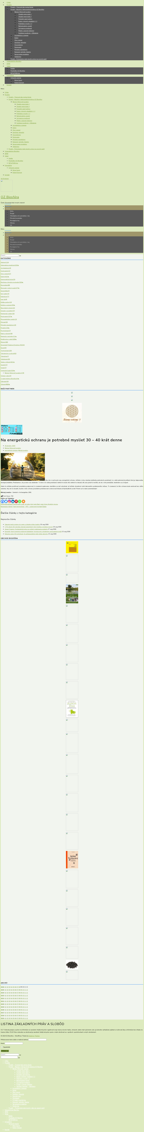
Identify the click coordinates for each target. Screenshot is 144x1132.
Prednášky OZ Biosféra (16, 161)
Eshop (8, 209)
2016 (2, 1015)
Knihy (11, 211)
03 (9, 987)
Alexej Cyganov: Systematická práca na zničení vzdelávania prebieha (26, 529)
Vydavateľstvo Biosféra (14, 61)
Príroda (4, 322)
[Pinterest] (16, 501)
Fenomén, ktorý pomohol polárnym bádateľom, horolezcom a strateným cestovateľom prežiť (33, 532)
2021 (2, 1001)
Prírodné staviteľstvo (19, 140)
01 (5, 987)
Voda (3, 368)
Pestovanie (16, 137)
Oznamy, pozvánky (8, 311)
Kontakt (9, 85)
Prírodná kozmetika (16, 218)
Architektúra (6, 268)
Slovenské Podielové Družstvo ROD (13, 345)
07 (17, 987)
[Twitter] (6, 501)
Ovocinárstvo (17, 135)
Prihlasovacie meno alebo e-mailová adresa (14, 1040)
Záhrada (5, 381)
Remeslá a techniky (8, 336)
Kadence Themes (34, 1036)
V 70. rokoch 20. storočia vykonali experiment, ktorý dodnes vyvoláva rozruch (29, 527)
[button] (72, 89)
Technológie (6, 351)
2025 (2, 990)
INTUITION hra (13, 163)
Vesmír (4, 365)
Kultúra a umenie (7, 305)
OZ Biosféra (10, 197)
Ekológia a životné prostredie (11, 282)
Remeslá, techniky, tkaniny (21, 142)
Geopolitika (5, 291)
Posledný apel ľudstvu (23, 109)
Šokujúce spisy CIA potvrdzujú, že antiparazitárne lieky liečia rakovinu (26, 534)
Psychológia (6, 331)
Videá (8, 66)
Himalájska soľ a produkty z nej (19, 216)
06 (15, 987)
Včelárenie (5, 359)
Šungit (12, 213)
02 (7, 987)
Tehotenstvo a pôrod (8, 353)
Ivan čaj (4, 299)
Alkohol (5, 262)
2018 (2, 1010)
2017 (2, 1013)
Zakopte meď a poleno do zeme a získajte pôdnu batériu (22, 524)
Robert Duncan (19, 83)
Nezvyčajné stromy (8, 308)
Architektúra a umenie (21, 35)
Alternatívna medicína (9, 265)
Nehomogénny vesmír (23, 116)
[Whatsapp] (19, 501)
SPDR (6, 154)
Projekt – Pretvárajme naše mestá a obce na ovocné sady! (29, 59)
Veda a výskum (7, 362)
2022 (2, 998)
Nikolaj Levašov (23, 450)
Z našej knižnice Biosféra (9, 379)
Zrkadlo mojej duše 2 (22, 107)
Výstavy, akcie (6, 376)
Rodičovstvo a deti (8, 339)
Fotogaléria (8, 165)
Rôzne (4, 342)
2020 (2, 1004)
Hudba (11, 158)
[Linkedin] (12, 501)
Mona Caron (16, 170)
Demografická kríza (8, 279)
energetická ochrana (11, 450)
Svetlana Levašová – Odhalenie (26, 123)
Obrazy (12, 223)
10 (23, 990)
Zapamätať (6, 1047)
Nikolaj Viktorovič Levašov (21, 102)
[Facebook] (2, 501)
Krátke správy (6, 302)
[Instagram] (9, 501)
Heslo (2, 1043)
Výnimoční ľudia (7, 371)
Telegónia (5, 356)
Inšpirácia (5, 297)
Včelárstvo (16, 147)
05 (13, 987)
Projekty (7, 95)
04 (11, 987)
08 (19, 987)
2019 (2, 1007)
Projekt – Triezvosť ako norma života (20, 97)
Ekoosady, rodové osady (9, 288)
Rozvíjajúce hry (14, 221)
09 (21, 990)
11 (25, 990)
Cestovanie (5, 271)
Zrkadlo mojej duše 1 (22, 104)
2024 (2, 993)
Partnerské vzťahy (7, 314)
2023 (2, 995)
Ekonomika (5, 285)
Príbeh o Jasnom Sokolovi (24, 121)
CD (11, 225)
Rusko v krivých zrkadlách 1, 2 (25, 111)
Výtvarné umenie (14, 168)
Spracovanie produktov (20, 144)
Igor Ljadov (5, 294)
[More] (23, 501)
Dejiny (14, 128)
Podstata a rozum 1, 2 (23, 114)
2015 (2, 1018)
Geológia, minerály (18, 132)
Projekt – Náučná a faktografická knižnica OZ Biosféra (25, 99)
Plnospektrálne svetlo (9, 319)
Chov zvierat (16, 130)
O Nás (7, 92)
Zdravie (5, 384)
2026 (2, 987)
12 (27, 990)
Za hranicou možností (23, 118)
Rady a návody (6, 334)
